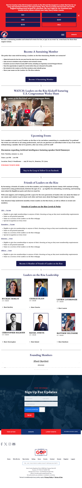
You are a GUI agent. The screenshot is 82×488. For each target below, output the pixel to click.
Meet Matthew (63, 342)
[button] (13, 307)
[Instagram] (9, 444)
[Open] (62, 34)
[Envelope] (13, 444)
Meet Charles (35, 307)
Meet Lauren (62, 308)
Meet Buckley (8, 307)
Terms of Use (59, 477)
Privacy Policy (48, 477)
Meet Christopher (10, 342)
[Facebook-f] (1, 444)
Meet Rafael (35, 342)
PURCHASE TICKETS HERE (10, 165)
